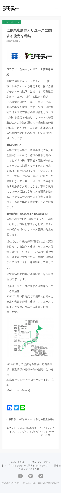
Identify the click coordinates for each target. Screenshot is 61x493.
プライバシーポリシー (41, 462)
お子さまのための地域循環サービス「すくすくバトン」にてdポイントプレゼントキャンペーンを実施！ (30, 431)
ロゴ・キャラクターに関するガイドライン (26, 465)
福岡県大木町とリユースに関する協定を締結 (31, 419)
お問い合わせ (17, 462)
